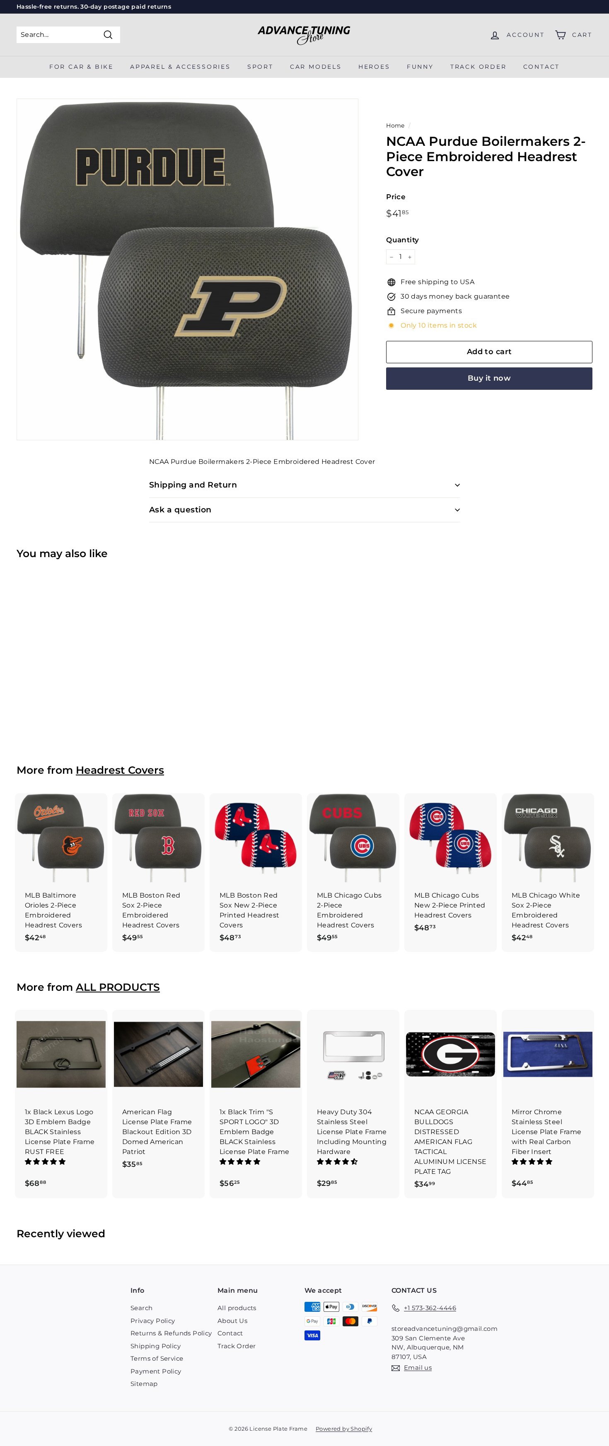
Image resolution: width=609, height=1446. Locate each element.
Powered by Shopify (344, 1428)
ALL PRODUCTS (118, 987)
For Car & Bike (81, 66)
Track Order (237, 1346)
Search (141, 1308)
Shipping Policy (155, 1346)
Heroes (374, 66)
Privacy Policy (152, 1321)
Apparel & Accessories (180, 66)
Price (396, 197)
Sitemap (144, 1384)
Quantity (402, 240)
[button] (46, 1162)
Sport (260, 66)
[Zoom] (187, 269)
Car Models (316, 66)
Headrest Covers (120, 770)
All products (237, 1308)
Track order (478, 66)
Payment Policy (155, 1371)
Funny (420, 66)
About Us (232, 1321)
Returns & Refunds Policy (171, 1333)
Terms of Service (156, 1358)
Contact (541, 66)
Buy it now (489, 378)
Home (395, 125)
